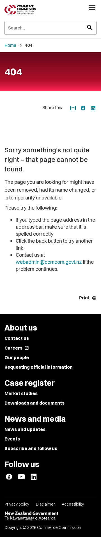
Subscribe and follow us (30, 448)
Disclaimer (45, 504)
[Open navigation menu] (92, 7)
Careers (16, 348)
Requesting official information (38, 367)
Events (12, 439)
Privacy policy (16, 504)
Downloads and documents (34, 403)
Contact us (16, 338)
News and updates (24, 429)
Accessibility (73, 504)
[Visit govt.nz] (50, 515)
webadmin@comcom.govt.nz (49, 262)
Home (10, 45)
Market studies (21, 393)
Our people (16, 357)
